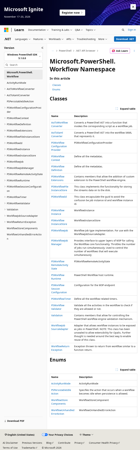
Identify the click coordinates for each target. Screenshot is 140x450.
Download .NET (125, 39)
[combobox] (23, 56)
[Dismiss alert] (133, 7)
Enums (56, 89)
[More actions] (134, 51)
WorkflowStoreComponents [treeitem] (22, 228)
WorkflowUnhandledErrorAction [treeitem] (24, 236)
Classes (56, 85)
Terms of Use (10, 447)
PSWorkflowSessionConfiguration (59, 288)
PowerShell (65, 50)
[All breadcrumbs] (53, 51)
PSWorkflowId (59, 196)
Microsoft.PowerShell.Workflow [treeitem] (20, 74)
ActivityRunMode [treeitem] (16, 82)
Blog (48, 442)
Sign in (132, 29)
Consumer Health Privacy (103, 442)
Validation (57, 315)
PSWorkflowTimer (61, 298)
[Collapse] (42, 48)
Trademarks (28, 447)
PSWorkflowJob (59, 230)
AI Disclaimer (10, 442)
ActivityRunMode (61, 383)
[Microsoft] (6, 30)
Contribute (64, 442)
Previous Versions (32, 442)
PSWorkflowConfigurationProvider (59, 146)
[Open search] (123, 30)
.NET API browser (85, 50)
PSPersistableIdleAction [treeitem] (20, 101)
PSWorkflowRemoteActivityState (59, 265)
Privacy (78, 442)
